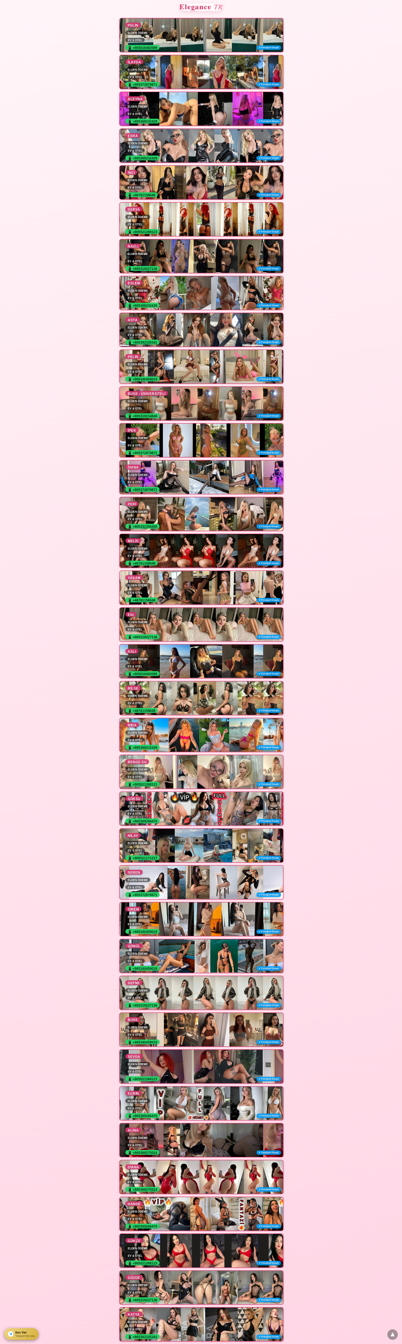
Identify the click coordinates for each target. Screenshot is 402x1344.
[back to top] (392, 1334)
